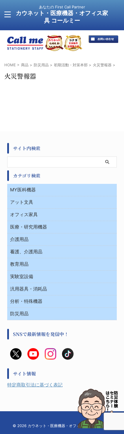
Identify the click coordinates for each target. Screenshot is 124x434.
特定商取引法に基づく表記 (35, 385)
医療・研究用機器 (28, 227)
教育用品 (19, 264)
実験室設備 (21, 276)
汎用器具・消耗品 (28, 289)
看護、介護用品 (26, 251)
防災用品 (19, 313)
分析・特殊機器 (26, 301)
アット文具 (21, 202)
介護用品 (19, 239)
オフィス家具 (24, 214)
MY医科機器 (23, 190)
